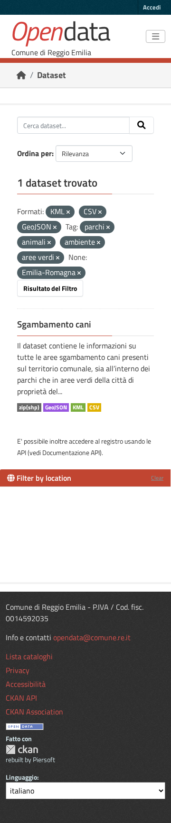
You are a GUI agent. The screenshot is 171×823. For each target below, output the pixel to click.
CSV (94, 407)
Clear (157, 477)
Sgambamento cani (54, 324)
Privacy (17, 670)
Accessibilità (26, 684)
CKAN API (21, 698)
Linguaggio (21, 777)
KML (78, 407)
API (21, 452)
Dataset (51, 75)
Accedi (152, 7)
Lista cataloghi (29, 656)
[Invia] (141, 125)
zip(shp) (29, 407)
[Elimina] (68, 212)
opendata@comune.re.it (92, 637)
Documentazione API (71, 452)
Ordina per (34, 153)
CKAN (22, 749)
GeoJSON (56, 407)
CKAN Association (34, 711)
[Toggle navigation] (155, 36)
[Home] (21, 75)
